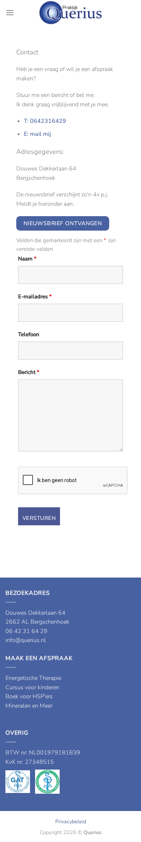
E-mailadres (35, 296)
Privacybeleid (70, 821)
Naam (27, 258)
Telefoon (28, 334)
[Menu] (9, 12)
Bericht (28, 372)
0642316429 (48, 121)
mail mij (40, 134)
